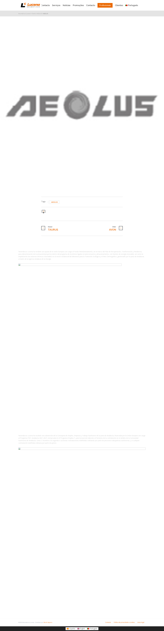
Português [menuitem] (93, 629)
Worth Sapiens (48, 622)
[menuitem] (71, 628)
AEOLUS (54, 202)
